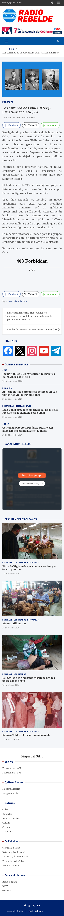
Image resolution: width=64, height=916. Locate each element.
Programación (10, 793)
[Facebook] (8, 350)
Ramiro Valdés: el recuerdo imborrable (26, 735)
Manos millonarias (14, 623)
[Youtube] (38, 905)
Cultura (6, 822)
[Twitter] (20, 350)
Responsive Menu (51, 3)
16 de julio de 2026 (10, 627)
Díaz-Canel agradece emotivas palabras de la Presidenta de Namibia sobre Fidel (30, 411)
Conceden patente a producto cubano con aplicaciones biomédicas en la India (27, 429)
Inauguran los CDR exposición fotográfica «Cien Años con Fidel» (28, 375)
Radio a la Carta (10, 865)
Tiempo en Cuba (11, 848)
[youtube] (44, 350)
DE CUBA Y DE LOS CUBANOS (21, 519)
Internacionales (23, 406)
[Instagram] (32, 350)
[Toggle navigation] (6, 41)
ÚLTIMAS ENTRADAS (16, 364)
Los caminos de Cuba (17, 301)
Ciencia (5, 424)
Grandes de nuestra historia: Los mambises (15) (31, 329)
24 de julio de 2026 (10, 573)
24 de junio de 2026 (11, 739)
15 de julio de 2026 (10, 685)
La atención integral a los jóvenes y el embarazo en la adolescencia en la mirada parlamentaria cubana (29, 316)
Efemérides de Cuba (13, 861)
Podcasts (7, 102)
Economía (7, 388)
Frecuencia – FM (11, 772)
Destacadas (8, 406)
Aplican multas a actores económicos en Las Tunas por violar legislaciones (29, 393)
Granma (6, 890)
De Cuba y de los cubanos (14, 562)
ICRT (5, 886)
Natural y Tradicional (13, 852)
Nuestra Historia (11, 788)
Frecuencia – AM (11, 768)
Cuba (4, 370)
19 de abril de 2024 (11, 117)
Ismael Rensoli (29, 117)
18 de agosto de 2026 (12, 381)
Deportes (7, 814)
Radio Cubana (9, 881)
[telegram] (56, 350)
